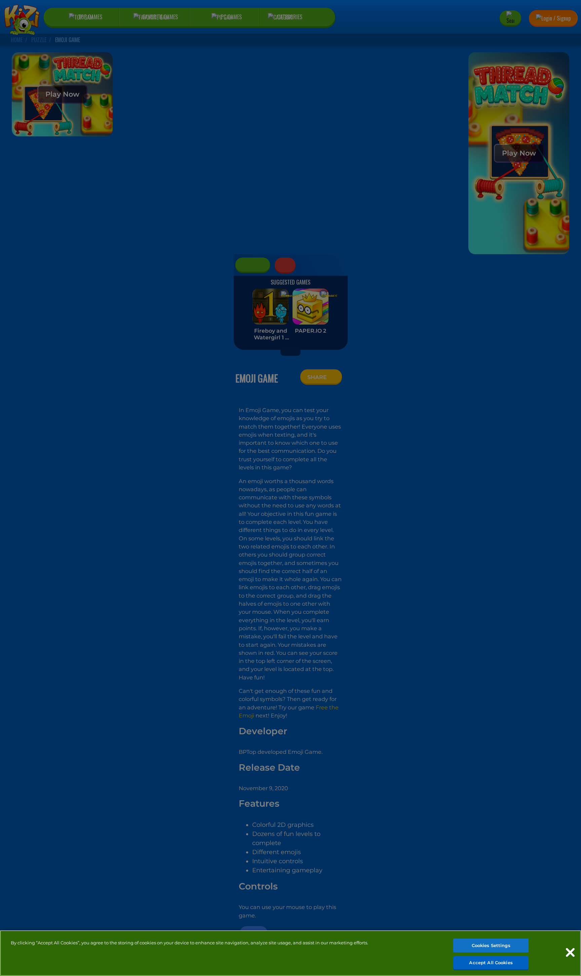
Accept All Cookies (490, 962)
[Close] (570, 952)
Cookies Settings (491, 945)
